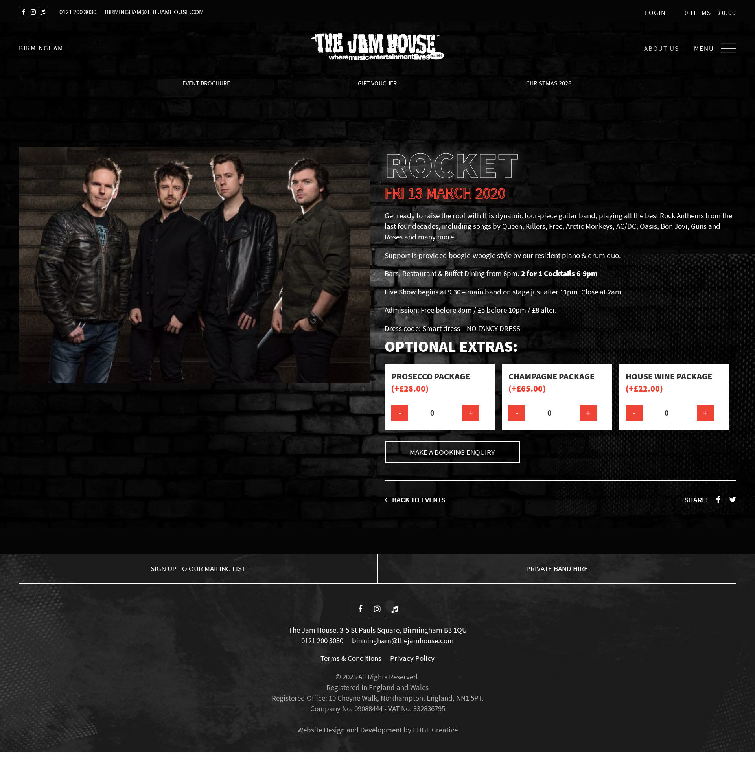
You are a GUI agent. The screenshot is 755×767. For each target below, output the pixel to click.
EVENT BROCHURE (206, 83)
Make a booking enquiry (452, 452)
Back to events (417, 499)
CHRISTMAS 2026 (548, 83)
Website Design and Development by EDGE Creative (377, 729)
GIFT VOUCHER (377, 83)
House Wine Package (669, 382)
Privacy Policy (412, 658)
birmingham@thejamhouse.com (154, 11)
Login (655, 12)
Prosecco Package (430, 382)
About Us (661, 48)
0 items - (710, 12)
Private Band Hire (557, 568)
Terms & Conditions (350, 658)
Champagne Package (551, 382)
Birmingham (41, 48)
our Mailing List (198, 568)
